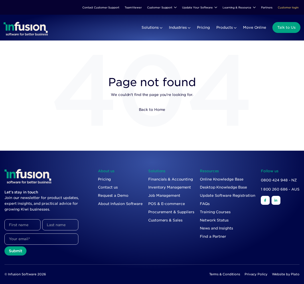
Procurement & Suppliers (171, 212)
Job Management (164, 195)
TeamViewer (133, 7)
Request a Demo (113, 195)
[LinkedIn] (276, 200)
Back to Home (152, 110)
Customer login (288, 7)
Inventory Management (169, 187)
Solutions (150, 27)
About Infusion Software (120, 204)
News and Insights (216, 228)
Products (224, 27)
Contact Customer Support (100, 7)
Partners (266, 7)
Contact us (108, 187)
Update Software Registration (227, 195)
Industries (178, 27)
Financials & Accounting (170, 179)
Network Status (214, 220)
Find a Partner (213, 236)
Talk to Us (286, 27)
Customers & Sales (165, 220)
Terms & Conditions (224, 274)
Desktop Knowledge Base (223, 187)
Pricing (203, 27)
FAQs (205, 204)
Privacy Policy (256, 274)
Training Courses (215, 212)
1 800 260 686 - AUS (280, 189)
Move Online (254, 27)
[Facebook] (265, 200)
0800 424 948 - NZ (279, 180)
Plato (295, 274)
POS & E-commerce (166, 204)
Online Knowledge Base (221, 179)
